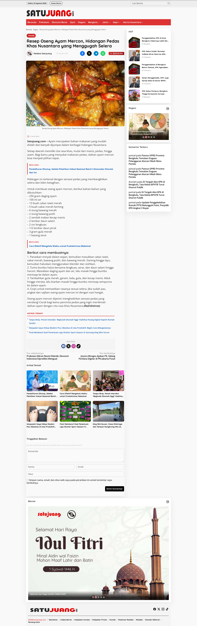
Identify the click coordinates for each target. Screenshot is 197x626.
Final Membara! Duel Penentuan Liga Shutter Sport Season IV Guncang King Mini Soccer (69, 332)
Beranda (29, 30)
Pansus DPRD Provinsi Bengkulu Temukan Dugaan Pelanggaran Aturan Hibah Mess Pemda (146, 159)
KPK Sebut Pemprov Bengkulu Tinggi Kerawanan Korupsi (155, 92)
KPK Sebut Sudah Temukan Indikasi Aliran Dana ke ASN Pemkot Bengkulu (153, 53)
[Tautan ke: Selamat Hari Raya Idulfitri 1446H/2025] (98, 553)
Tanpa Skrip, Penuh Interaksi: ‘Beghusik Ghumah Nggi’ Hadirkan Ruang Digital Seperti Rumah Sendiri (108, 395)
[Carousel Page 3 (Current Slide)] (149, 137)
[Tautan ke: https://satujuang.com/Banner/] (167, 501)
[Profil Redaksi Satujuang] (30, 53)
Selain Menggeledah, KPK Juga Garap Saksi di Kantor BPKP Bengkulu (155, 79)
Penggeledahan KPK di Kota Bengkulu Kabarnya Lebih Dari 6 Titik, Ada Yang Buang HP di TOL (155, 39)
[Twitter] (68, 346)
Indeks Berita (66, 620)
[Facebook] (63, 346)
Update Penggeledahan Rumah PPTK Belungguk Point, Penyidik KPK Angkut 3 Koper (149, 205)
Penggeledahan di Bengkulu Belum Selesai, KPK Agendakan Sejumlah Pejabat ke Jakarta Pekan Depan (155, 66)
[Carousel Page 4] (151, 137)
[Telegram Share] (96, 53)
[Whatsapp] (103, 53)
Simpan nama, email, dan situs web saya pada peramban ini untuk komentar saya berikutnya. (69, 481)
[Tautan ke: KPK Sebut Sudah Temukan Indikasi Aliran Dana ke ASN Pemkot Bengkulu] (134, 55)
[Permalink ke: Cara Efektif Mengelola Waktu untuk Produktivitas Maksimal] (75, 380)
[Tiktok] (79, 346)
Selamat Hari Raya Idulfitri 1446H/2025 (48, 594)
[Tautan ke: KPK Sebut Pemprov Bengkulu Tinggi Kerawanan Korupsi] (134, 95)
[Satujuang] (50, 13)
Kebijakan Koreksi (82, 620)
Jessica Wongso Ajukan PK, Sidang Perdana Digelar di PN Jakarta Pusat (97, 356)
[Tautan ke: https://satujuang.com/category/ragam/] (167, 108)
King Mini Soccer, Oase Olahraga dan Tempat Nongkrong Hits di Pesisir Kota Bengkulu (107, 425)
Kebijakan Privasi (99, 620)
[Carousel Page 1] (143, 137)
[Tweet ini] (89, 53)
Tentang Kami (34, 622)
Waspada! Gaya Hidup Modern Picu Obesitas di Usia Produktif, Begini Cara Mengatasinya (70, 328)
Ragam (35, 30)
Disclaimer (53, 620)
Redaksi (139, 620)
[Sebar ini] (82, 53)
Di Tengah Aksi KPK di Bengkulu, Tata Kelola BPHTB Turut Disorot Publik (147, 184)
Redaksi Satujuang (43, 53)
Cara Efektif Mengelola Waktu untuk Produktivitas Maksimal (60, 246)
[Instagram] (73, 346)
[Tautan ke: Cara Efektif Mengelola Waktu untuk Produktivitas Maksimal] (149, 126)
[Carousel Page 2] (146, 137)
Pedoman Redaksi (125, 620)
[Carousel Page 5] (154, 137)
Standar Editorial (152, 620)
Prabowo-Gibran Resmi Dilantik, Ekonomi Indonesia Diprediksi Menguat (48, 356)
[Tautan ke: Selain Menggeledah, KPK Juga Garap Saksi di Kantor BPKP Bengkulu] (134, 81)
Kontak (112, 620)
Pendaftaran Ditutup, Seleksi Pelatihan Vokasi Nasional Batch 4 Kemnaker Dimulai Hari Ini (42, 395)
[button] (168, 3)
